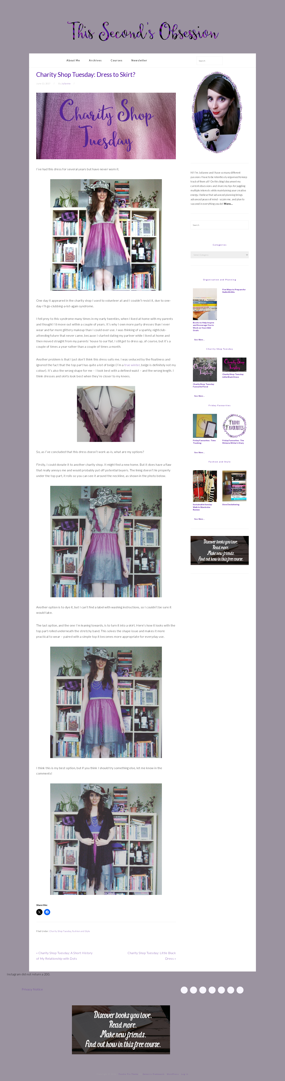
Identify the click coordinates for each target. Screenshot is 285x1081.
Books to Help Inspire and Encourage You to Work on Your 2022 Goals (203, 326)
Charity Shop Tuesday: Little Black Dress (233, 375)
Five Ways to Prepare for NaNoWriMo (234, 290)
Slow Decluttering (230, 504)
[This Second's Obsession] (142, 49)
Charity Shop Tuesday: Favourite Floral (203, 385)
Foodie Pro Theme (128, 1074)
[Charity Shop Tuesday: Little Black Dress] (234, 370)
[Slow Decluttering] (234, 500)
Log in (184, 1074)
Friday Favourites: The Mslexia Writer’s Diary (233, 441)
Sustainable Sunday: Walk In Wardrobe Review (202, 507)
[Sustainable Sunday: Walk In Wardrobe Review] (205, 500)
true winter (132, 365)
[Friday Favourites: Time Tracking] (205, 436)
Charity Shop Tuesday (60, 931)
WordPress (173, 1074)
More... (228, 203)
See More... (199, 340)
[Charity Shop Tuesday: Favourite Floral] (205, 380)
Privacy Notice (32, 989)
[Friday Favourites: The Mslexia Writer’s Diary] (234, 436)
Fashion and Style (81, 931)
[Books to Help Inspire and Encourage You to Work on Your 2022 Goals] (205, 319)
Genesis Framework (154, 1074)
